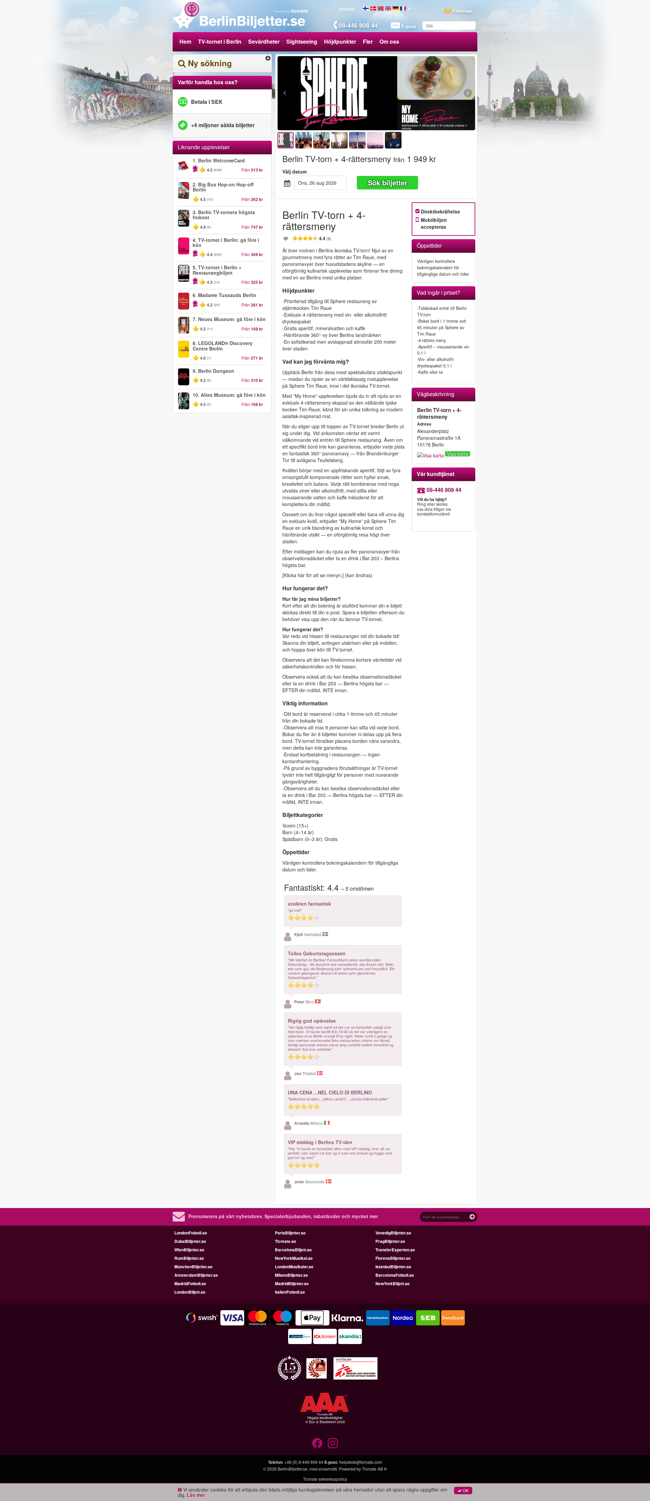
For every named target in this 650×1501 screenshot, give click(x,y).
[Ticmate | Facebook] (317, 1443)
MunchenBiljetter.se (193, 1267)
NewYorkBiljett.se (392, 1283)
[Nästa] (430, 93)
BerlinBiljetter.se (292, 1469)
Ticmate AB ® (374, 1469)
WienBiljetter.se (189, 1250)
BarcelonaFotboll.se (394, 1275)
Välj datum (294, 171)
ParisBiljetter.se (290, 1233)
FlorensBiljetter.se (393, 1258)
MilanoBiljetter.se (291, 1275)
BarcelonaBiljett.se (293, 1250)
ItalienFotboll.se (290, 1292)
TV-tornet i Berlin (219, 41)
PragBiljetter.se (390, 1241)
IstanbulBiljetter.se (393, 1267)
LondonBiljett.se (189, 1292)
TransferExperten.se (395, 1250)
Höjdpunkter (340, 41)
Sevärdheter (264, 41)
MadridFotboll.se (190, 1283)
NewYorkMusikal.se (294, 1258)
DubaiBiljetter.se (190, 1241)
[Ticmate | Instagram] (333, 1443)
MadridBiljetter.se (292, 1283)
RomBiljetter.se (189, 1258)
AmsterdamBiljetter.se (196, 1275)
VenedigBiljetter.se (393, 1233)
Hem (185, 41)
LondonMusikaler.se (294, 1267)
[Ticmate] (291, 11)
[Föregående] (321, 93)
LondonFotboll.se (190, 1233)
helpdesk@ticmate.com (360, 1462)
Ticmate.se (285, 1241)
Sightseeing (301, 41)
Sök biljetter (387, 182)
